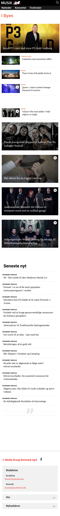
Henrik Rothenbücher (14, 479)
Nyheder (6, 7)
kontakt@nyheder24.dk (15, 487)
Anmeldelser (8, 11)
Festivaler (35, 7)
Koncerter (20, 7)
